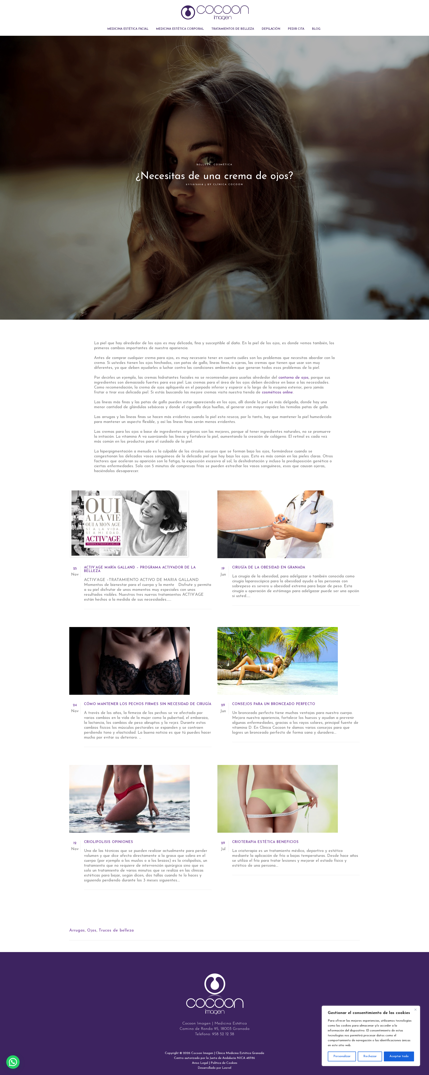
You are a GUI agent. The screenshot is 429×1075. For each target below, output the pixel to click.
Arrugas (77, 931)
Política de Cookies (224, 1063)
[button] (13, 1062)
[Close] (415, 1009)
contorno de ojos (293, 378)
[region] (371, 1036)
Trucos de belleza (116, 931)
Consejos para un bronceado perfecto (273, 704)
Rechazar (370, 1056)
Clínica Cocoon (228, 184)
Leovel (226, 1068)
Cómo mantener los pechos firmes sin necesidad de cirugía (147, 704)
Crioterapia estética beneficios (265, 842)
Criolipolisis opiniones (108, 842)
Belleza (204, 164)
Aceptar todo (399, 1056)
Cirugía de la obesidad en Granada (268, 567)
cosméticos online (277, 393)
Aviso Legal (200, 1063)
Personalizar (342, 1056)
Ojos (92, 931)
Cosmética (223, 164)
